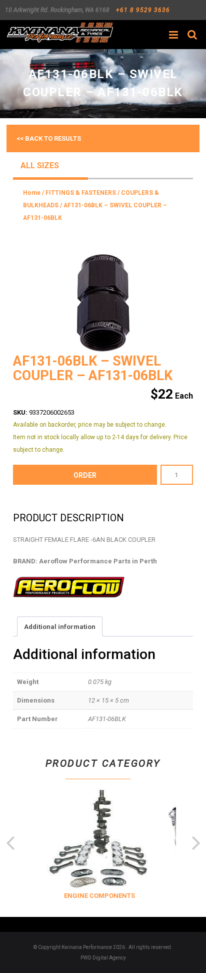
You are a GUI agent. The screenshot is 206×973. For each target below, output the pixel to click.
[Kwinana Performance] (59, 32)
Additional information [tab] (60, 626)
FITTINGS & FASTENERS (81, 192)
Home (31, 192)
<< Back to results (48, 138)
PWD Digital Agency (103, 957)
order (85, 475)
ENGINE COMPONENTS (97, 895)
